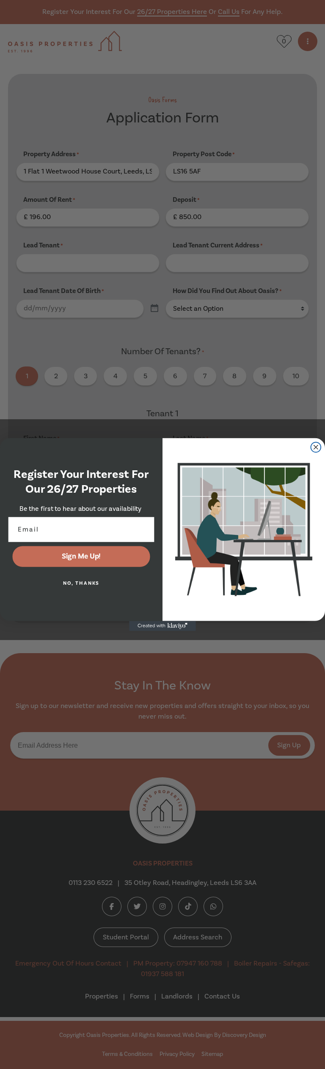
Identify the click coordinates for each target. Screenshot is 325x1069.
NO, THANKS (81, 583)
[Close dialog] (316, 447)
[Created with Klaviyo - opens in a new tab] (162, 626)
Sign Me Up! (81, 556)
